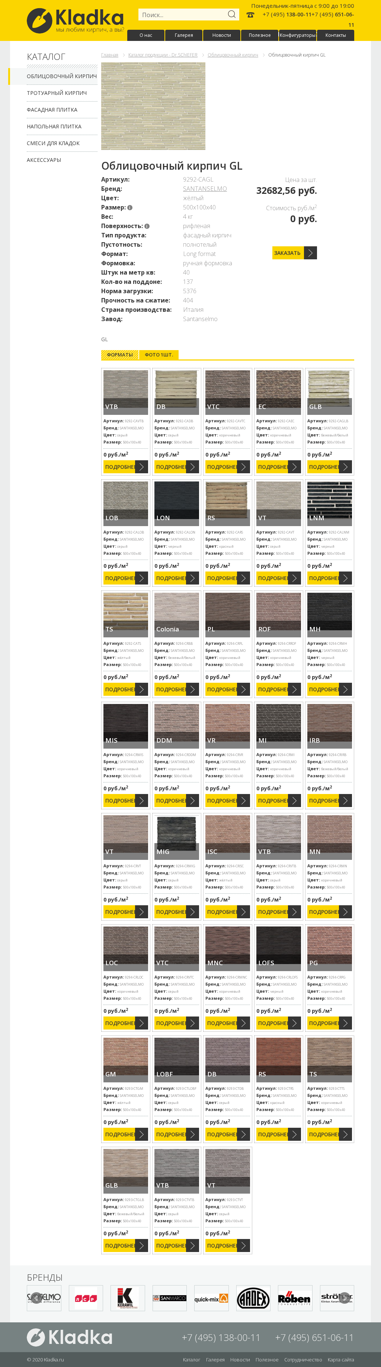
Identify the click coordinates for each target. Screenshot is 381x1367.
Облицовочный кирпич (62, 76)
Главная (109, 55)
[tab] (119, 354)
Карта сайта (341, 1359)
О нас (146, 35)
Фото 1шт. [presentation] (159, 354)
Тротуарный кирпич (57, 92)
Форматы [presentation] (120, 354)
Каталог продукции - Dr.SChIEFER (163, 55)
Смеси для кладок (53, 143)
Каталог (192, 1359)
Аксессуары (44, 159)
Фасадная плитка (52, 109)
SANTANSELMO (205, 188)
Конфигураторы (298, 35)
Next (344, 1298)
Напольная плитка (54, 126)
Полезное (260, 35)
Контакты (336, 35)
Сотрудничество (303, 1359)
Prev (36, 1298)
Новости (221, 35)
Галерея (184, 35)
